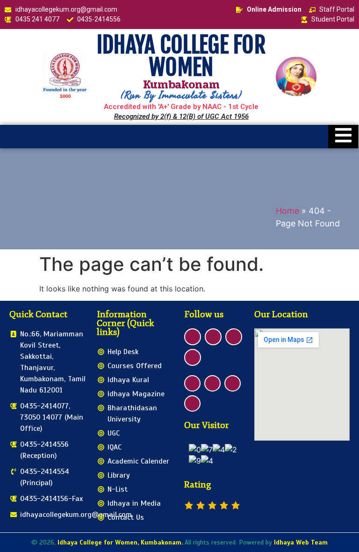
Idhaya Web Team (301, 542)
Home (287, 211)
